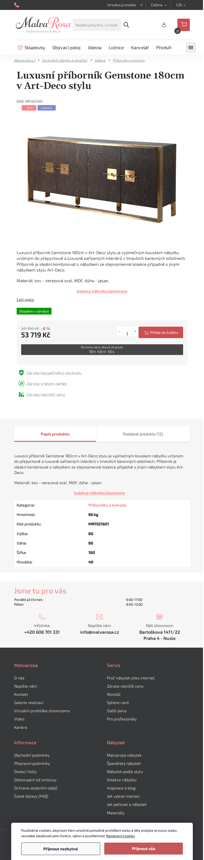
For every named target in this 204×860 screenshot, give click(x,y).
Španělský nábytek (124, 763)
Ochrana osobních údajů (35, 787)
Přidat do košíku (161, 332)
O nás (19, 677)
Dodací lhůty (25, 771)
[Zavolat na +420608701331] (17, 5)
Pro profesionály (122, 718)
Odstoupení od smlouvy (35, 779)
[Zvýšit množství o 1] (135, 331)
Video (19, 718)
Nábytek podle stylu (125, 771)
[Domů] (26, 60)
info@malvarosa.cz (99, 632)
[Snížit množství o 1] (119, 331)
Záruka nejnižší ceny (125, 686)
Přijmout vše (143, 848)
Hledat (126, 25)
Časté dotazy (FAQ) (31, 796)
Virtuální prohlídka (121, 5)
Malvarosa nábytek (124, 755)
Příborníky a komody (107, 505)
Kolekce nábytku (122, 779)
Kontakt (21, 694)
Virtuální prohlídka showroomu (42, 710)
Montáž (114, 694)
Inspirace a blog (121, 787)
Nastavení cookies (120, 836)
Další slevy (117, 710)
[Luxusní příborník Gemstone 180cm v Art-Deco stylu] (102, 180)
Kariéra (20, 727)
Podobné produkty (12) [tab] (143, 433)
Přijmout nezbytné (60, 848)
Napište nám (25, 686)
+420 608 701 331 (42, 632)
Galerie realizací (29, 702)
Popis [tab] (46, 433)
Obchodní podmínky (32, 755)
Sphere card (118, 702)
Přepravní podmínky (32, 763)
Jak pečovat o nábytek (127, 804)
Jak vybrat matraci (123, 796)
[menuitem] (31, 47)
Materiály (115, 812)
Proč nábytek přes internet (131, 677)
